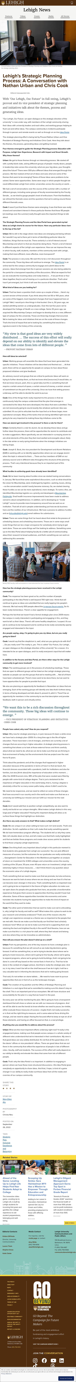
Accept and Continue (66, 1378)
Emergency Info (12, 1293)
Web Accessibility (13, 1296)
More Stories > (70, 1223)
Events (37, 16)
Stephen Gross (8, 1250)
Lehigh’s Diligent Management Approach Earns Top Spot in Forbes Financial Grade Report (62, 1185)
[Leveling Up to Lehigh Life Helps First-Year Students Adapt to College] (12, 1167)
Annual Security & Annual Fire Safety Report (13, 1324)
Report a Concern (13, 1329)
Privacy (10, 1305)
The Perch (10, 1282)
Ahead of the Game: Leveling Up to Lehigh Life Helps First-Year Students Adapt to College (12, 1185)
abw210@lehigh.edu (36, 1247)
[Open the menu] (72, 3)
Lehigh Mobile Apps (13, 1299)
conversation (53, 1353)
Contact (10, 1291)
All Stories (65, 16)
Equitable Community (14, 1317)
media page (33, 1238)
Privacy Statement (6, 1374)
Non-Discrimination (14, 1319)
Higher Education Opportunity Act (13, 1313)
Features (8, 16)
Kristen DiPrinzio (9, 1236)
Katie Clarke (7, 1253)
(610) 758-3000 (16, 1347)
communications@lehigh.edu (65, 1252)
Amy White (33, 1242)
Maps (9, 1288)
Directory (10, 1285)
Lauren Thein (7, 1246)
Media (51, 16)
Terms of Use (11, 1302)
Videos (22, 16)
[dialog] (38, 1375)
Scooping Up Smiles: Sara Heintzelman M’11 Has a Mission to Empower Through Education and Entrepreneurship (38, 1186)
